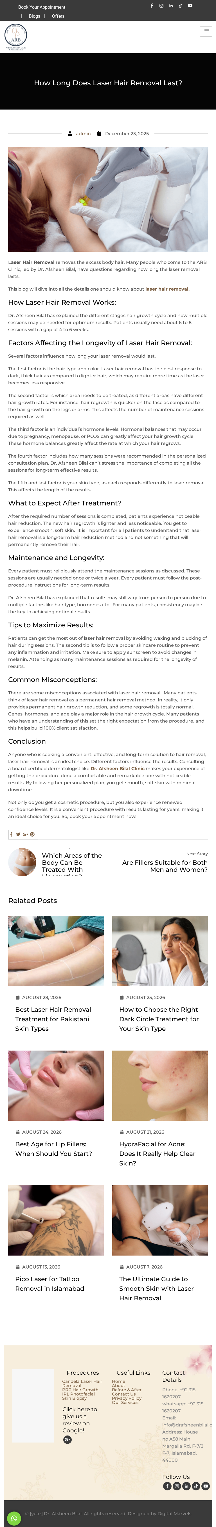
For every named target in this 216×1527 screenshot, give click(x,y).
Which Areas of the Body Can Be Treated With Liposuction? (72, 866)
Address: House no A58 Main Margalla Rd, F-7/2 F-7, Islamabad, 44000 (182, 1446)
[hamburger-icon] (206, 31)
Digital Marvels (174, 1513)
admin (83, 133)
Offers (58, 16)
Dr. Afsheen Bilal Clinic (118, 768)
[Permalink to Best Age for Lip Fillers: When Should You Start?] (60, 1119)
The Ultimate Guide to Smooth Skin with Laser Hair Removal (156, 1288)
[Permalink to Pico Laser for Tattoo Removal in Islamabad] (60, 1254)
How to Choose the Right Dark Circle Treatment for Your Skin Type (159, 1019)
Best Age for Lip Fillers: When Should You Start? (53, 1149)
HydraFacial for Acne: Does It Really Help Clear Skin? (157, 1153)
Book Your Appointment (41, 7)
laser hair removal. (167, 289)
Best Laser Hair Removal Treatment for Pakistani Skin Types (53, 1019)
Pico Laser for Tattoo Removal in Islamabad (49, 1283)
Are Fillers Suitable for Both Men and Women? (165, 866)
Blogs (34, 16)
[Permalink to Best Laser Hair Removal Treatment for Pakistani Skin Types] (60, 984)
